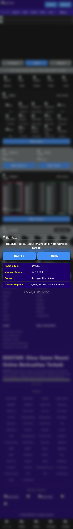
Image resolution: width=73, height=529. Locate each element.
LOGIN (53, 256)
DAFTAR (19, 256)
